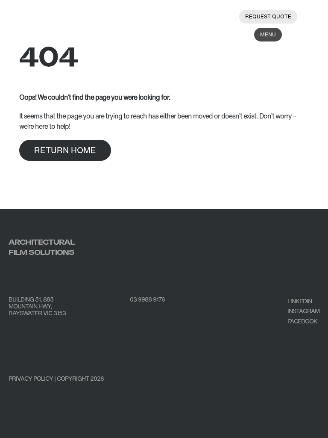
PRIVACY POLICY (31, 378)
